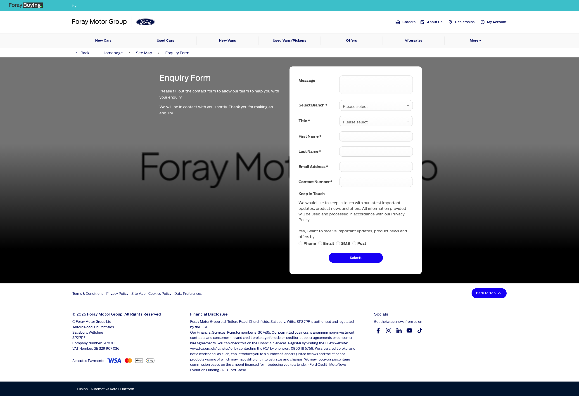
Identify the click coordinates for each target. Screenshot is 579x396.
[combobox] (376, 105)
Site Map (144, 52)
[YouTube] (409, 330)
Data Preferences (188, 293)
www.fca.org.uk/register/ (210, 348)
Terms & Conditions (87, 293)
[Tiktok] (420, 330)
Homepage (112, 52)
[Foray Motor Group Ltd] (99, 22)
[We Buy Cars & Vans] (289, 5)
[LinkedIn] (399, 330)
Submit (356, 257)
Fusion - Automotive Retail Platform (105, 388)
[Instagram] (388, 330)
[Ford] (145, 22)
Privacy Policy (117, 293)
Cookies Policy (159, 293)
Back (85, 52)
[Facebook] (378, 330)
